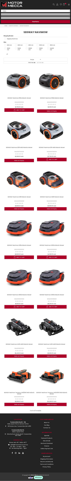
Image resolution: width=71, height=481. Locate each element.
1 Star (16, 104)
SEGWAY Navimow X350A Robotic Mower (19, 295)
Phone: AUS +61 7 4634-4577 (18, 442)
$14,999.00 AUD (51, 401)
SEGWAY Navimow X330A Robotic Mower (52, 245)
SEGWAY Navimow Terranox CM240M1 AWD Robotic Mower (51, 393)
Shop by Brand (8, 36)
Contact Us (46, 428)
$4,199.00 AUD (52, 254)
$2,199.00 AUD (52, 107)
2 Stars (17, 104)
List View (39, 62)
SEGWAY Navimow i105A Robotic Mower (19, 98)
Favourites (61, 4)
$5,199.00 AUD (19, 304)
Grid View (31, 62)
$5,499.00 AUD (19, 353)
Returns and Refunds (46, 461)
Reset (7, 54)
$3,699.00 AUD (19, 254)
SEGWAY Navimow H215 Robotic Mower (19, 197)
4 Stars (21, 104)
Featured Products (46, 438)
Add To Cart (20, 110)
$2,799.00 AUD (52, 156)
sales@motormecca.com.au (19, 445)
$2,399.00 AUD (19, 156)
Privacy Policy (47, 467)
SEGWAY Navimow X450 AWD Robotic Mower (51, 344)
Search (54, 4)
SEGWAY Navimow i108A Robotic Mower (52, 98)
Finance (46, 446)
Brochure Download (47, 443)
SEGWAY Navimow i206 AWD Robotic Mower (19, 147)
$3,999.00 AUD (52, 206)
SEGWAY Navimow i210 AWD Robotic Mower (52, 147)
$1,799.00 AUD (19, 107)
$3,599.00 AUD (19, 206)
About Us (46, 422)
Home (5, 26)
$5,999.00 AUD (52, 353)
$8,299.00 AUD (52, 304)
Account (57, 4)
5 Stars (22, 104)
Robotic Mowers (13, 26)
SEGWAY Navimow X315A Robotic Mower (19, 245)
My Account (46, 456)
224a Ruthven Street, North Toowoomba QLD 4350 (19, 434)
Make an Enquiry (52, 111)
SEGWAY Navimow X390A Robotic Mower (52, 295)
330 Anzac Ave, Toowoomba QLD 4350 (19, 426)
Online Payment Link (47, 448)
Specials (46, 435)
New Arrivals (46, 441)
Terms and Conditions (46, 464)
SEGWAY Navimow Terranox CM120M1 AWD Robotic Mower (19, 393)
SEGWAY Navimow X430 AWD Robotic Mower (19, 344)
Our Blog (46, 425)
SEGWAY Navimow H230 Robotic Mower (52, 197)
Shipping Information (46, 459)
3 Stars (19, 104)
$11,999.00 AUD (19, 401)
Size (5, 42)
